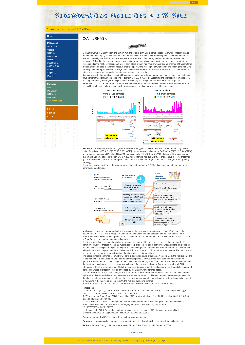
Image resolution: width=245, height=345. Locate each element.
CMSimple (126, 340)
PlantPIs (51, 76)
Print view (51, 109)
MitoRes (51, 59)
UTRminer (52, 56)
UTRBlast (51, 97)
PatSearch (52, 91)
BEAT (50, 87)
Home (63, 29)
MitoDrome (52, 63)
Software (71, 29)
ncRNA (50, 69)
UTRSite (51, 53)
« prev (134, 332)
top (140, 332)
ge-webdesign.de (150, 340)
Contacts (51, 116)
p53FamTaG (53, 66)
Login (162, 340)
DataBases (52, 43)
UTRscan (51, 94)
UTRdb (50, 50)
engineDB (51, 72)
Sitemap (51, 113)
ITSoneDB (52, 46)
